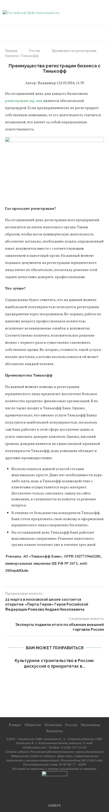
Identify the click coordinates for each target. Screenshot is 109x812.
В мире (15, 724)
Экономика (90, 724)
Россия (34, 50)
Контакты (54, 730)
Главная (11, 50)
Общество (32, 724)
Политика (53, 724)
